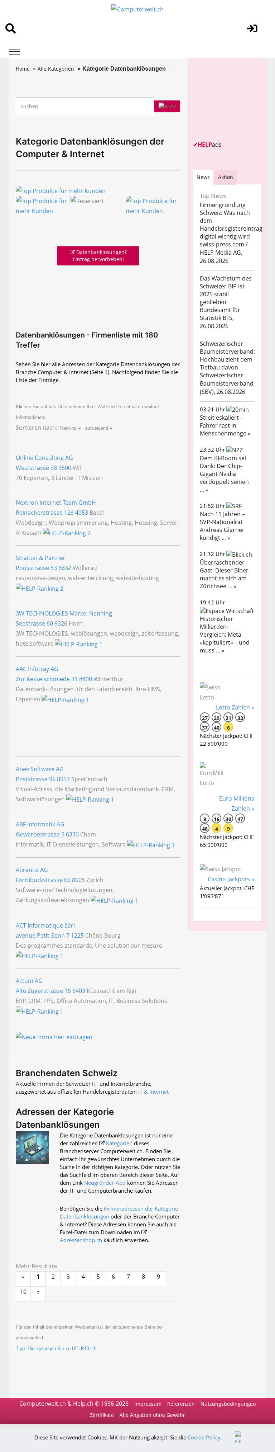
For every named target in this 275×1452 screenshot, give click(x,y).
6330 (72, 834)
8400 (85, 679)
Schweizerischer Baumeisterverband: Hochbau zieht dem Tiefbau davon (227, 355)
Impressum (147, 1403)
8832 (64, 568)
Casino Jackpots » (231, 879)
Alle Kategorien (56, 68)
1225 (77, 935)
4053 (81, 513)
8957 (63, 779)
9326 (60, 623)
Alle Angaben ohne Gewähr (152, 1414)
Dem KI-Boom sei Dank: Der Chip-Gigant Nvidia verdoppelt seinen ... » (224, 474)
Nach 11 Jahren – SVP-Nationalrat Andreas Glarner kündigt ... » (222, 526)
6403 (78, 991)
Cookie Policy (204, 1437)
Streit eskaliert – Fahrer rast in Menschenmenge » (225, 425)
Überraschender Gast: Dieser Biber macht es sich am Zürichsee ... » (224, 574)
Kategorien (119, 1143)
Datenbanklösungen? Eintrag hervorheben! (100, 256)
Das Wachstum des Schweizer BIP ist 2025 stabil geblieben (226, 290)
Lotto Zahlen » (235, 707)
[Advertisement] (99, 296)
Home (23, 68)
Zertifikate (102, 1414)
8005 (78, 880)
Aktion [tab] (225, 177)
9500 (64, 468)
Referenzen (181, 1403)
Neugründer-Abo (105, 1182)
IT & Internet (153, 1091)
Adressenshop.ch (81, 1240)
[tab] (203, 177)
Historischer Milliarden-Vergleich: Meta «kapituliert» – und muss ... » (225, 634)
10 (23, 1292)
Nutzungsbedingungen (228, 1403)
